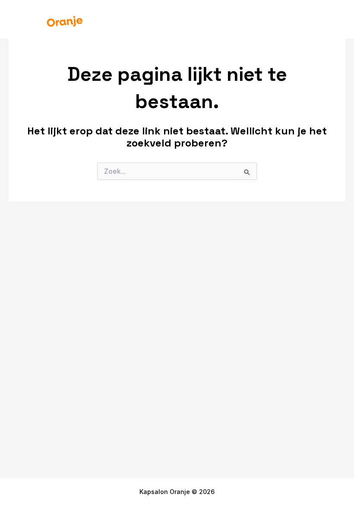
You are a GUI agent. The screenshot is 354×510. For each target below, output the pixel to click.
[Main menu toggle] (332, 19)
